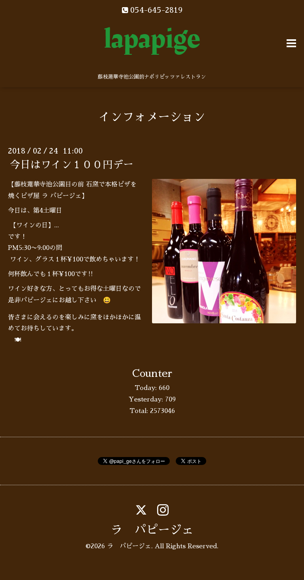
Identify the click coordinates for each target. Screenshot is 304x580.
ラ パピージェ (152, 530)
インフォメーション (152, 117)
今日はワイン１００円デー (71, 164)
